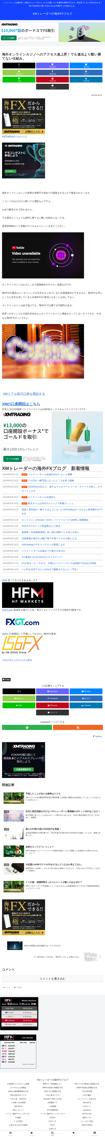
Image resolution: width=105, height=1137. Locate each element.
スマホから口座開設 (18, 1088)
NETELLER (86, 1114)
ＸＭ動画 (52, 1106)
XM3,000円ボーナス (18, 1095)
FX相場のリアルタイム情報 (18, 1084)
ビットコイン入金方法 (87, 1099)
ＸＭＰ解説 (86, 1095)
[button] (97, 644)
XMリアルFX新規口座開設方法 (87, 1084)
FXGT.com (7, 610)
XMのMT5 (18, 1106)
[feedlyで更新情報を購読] (27, 727)
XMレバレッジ (18, 1110)
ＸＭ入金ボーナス (52, 1095)
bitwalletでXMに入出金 (52, 1099)
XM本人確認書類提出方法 (18, 1091)
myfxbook (87, 1110)
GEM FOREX (86, 1125)
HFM (4, 580)
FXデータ (52, 1121)
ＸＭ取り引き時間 (18, 1103)
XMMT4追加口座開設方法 (52, 1088)
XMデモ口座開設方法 (52, 1091)
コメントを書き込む (52, 978)
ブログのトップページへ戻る (17, 660)
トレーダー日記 (87, 1121)
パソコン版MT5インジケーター (52, 1114)
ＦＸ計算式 (18, 1121)
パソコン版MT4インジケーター (18, 1114)
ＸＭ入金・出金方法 (18, 1099)
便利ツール (86, 1118)
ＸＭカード (86, 1106)
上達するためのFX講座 (18, 1125)
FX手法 (52, 1118)
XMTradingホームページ (14, 136)
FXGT (52, 1125)
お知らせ (52, 1129)
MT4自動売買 (52, 1110)
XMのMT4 (87, 1103)
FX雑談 (7, 679)
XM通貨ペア (52, 1103)
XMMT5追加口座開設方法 (86, 1088)
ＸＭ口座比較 (86, 1091)
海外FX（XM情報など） (52, 1084)
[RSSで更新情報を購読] (78, 727)
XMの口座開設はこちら (21, 404)
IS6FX (5, 633)
